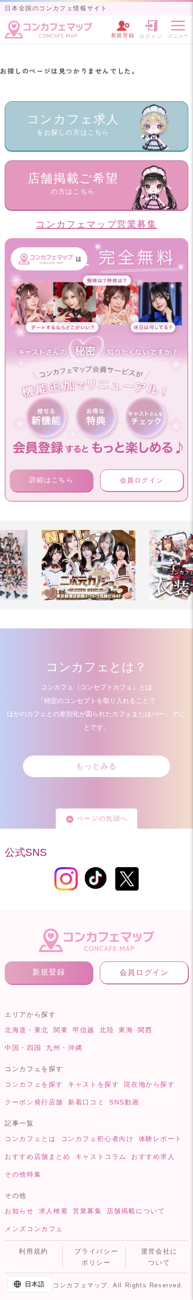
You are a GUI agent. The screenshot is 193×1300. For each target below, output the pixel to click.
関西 (145, 1030)
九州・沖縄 (64, 1047)
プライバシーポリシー (96, 1256)
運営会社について (159, 1256)
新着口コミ (86, 1102)
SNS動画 (124, 1102)
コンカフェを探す (34, 1084)
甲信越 (84, 1030)
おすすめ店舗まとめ (37, 1156)
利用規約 (33, 1251)
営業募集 (87, 1211)
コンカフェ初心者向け (97, 1138)
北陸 (106, 1030)
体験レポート (161, 1138)
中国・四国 (23, 1047)
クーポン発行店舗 (34, 1102)
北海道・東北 (27, 1030)
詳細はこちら (52, 480)
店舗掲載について (136, 1211)
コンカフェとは (30, 1138)
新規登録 (48, 972)
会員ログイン (142, 480)
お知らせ (19, 1211)
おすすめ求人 (153, 1156)
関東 (60, 1030)
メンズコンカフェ (34, 1228)
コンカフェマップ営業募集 (96, 224)
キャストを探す (93, 1084)
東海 (126, 1030)
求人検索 (53, 1211)
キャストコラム (100, 1156)
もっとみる (96, 766)
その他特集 (23, 1174)
